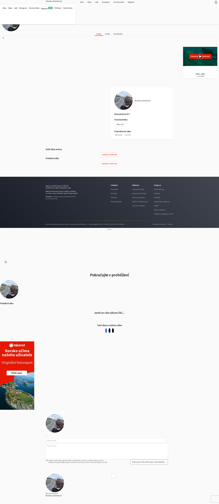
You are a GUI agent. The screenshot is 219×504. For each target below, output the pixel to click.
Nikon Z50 (119, 124)
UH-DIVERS (201, 76)
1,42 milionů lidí (52, 199)
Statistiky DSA (116, 201)
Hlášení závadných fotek (163, 214)
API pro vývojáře (138, 197)
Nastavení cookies (159, 224)
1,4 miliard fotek (57, 197)
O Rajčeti (114, 185)
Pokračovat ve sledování (200, 56)
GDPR (156, 206)
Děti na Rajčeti (159, 210)
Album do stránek (139, 193)
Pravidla (157, 197)
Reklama (135, 185)
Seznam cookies (138, 206)
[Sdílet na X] (109, 330)
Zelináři (114, 197)
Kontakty (114, 189)
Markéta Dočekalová (53, 495)
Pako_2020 (200, 74)
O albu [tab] (107, 34)
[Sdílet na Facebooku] (106, 330)
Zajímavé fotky (138, 189)
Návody (157, 193)
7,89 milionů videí (69, 197)
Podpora (157, 185)
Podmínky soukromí (162, 201)
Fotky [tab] (98, 34)
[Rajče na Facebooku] (46, 203)
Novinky (114, 193)
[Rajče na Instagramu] (47, 203)
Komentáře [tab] (118, 34)
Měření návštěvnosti (140, 201)
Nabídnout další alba (109, 155)
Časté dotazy (159, 189)
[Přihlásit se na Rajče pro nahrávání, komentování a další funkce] (216, 2)
